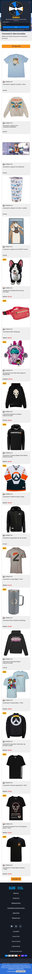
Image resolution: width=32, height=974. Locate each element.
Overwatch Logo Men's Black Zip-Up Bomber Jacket (14, 744)
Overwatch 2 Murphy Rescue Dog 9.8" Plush (13, 291)
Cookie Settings (16, 946)
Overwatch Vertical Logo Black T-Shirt (15, 785)
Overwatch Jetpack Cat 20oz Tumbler (15, 208)
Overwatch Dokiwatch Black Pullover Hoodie (11, 662)
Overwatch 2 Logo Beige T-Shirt (13, 579)
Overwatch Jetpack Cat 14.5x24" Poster (15, 249)
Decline (23, 971)
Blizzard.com (16, 918)
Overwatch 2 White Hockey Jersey (13, 497)
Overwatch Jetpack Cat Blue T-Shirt (14, 84)
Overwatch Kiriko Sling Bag (11, 332)
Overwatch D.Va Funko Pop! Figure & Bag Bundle (14, 373)
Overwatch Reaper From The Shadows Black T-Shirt (15, 827)
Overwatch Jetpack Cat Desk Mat (13, 167)
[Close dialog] (29, 2)
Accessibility (16, 931)
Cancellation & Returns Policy (16, 908)
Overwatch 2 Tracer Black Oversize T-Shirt (14, 868)
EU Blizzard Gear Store (16, 951)
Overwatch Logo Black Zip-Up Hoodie (14, 538)
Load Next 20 (16, 879)
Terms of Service (16, 941)
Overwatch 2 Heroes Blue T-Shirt (13, 703)
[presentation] (16, 66)
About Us (16, 893)
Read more (5, 38)
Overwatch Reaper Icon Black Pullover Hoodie (12, 415)
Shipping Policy (16, 903)
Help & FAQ (16, 913)
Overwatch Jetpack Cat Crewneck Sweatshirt (10, 126)
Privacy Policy (16, 936)
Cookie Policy (11, 968)
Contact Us (16, 898)
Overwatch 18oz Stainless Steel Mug (14, 620)
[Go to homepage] (16, 888)
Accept (18, 971)
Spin (16, 27)
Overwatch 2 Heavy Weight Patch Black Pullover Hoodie (15, 456)
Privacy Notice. (20, 968)
